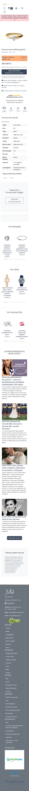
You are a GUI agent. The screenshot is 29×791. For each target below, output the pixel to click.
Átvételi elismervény (11, 717)
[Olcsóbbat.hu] (14, 783)
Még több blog (14, 538)
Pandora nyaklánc (10, 569)
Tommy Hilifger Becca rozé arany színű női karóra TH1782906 (7, 292)
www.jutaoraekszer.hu (14, 616)
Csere (7, 666)
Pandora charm (17, 557)
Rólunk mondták (10, 641)
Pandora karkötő (10, 563)
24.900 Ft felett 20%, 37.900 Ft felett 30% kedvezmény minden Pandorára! (14, 17)
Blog (6, 678)
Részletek (15, 82)
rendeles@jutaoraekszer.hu (16, 612)
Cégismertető (9, 638)
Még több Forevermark (14, 200)
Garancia (7, 673)
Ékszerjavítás (9, 713)
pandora (8, 557)
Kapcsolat (8, 644)
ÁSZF (7, 722)
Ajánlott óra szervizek (11, 697)
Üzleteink (10, 603)
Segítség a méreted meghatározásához (12, 77)
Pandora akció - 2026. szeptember (11, 741)
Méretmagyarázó (10, 704)
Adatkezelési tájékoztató (12, 734)
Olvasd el (18, 102)
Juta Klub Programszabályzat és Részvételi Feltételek (14, 727)
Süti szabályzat (9, 731)
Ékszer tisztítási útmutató (12, 710)
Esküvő (7, 682)
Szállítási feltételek (10, 660)
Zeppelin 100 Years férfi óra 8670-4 (22, 290)
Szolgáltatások (9, 635)
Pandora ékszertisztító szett (7, 333)
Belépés (23, 57)
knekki (7, 566)
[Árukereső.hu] (14, 621)
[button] (17, 8)
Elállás (7, 669)
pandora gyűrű (9, 571)
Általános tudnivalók (11, 707)
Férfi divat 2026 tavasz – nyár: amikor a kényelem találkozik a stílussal (13, 468)
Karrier (7, 647)
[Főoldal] (4, 4)
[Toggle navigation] (4, 11)
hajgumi (19, 563)
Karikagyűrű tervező (11, 685)
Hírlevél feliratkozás (11, 688)
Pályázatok (8, 737)
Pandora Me (15, 566)
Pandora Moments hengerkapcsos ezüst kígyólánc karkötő (22, 249)
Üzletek (7, 628)
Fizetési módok (9, 656)
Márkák (7, 631)
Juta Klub (7, 691)
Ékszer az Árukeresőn (14, 775)
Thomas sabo (16, 560)
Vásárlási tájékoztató (11, 653)
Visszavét (8, 663)
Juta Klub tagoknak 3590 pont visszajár (14, 91)
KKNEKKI (8, 560)
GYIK (6, 700)
